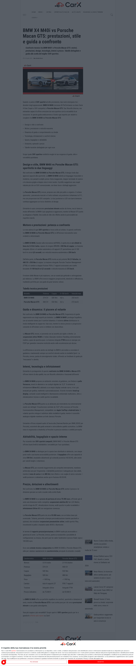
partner (14, 650)
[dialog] (68, 653)
